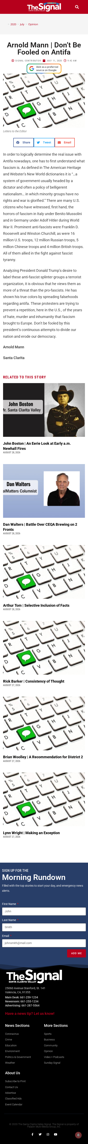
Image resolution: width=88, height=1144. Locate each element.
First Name (9, 904)
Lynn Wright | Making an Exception (31, 833)
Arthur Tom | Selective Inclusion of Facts (36, 605)
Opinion (33, 24)
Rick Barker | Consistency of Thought (33, 681)
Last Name (9, 920)
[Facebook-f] (32, 1134)
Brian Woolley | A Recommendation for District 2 (43, 757)
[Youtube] (55, 1134)
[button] (11, 6)
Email (6, 935)
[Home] (6, 24)
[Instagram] (47, 1134)
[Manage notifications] (78, 1135)
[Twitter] (40, 1134)
